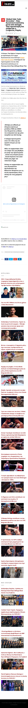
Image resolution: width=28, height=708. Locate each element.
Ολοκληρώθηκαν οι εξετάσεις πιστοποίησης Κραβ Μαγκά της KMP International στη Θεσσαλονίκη (12, 633)
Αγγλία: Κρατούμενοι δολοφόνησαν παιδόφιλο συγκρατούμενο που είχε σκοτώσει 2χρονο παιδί (13, 563)
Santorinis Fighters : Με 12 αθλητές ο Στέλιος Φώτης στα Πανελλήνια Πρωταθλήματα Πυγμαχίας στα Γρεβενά (14, 655)
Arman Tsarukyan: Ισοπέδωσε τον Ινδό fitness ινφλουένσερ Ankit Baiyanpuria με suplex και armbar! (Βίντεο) (13, 435)
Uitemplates (14, 704)
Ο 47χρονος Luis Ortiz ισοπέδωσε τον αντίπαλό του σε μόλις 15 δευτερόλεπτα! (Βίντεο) (13, 499)
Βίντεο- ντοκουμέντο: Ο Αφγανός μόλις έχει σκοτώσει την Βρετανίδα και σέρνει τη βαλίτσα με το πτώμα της (13, 347)
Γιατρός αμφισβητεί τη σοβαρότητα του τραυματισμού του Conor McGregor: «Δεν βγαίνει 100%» (14, 478)
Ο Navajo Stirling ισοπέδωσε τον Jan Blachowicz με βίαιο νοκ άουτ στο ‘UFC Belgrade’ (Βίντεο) (13, 520)
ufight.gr (23, 118)
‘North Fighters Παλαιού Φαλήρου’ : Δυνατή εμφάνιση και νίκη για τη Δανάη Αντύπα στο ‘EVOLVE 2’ (14, 676)
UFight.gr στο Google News (19, 239)
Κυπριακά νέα (10, 33)
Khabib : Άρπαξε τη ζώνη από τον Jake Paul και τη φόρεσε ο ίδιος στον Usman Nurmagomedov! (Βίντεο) (13, 392)
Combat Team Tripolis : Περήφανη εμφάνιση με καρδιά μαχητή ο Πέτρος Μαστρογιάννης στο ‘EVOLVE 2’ (13, 612)
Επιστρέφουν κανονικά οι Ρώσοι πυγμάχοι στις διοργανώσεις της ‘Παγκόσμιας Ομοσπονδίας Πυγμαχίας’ (13, 456)
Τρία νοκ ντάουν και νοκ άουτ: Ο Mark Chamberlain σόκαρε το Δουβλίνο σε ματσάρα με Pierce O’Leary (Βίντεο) (13, 414)
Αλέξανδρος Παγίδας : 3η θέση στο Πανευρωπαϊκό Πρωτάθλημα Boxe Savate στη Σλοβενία (12, 591)
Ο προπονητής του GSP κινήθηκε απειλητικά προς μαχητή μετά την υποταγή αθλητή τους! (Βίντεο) (12, 542)
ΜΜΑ (4, 246)
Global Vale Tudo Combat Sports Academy (14, 252)
